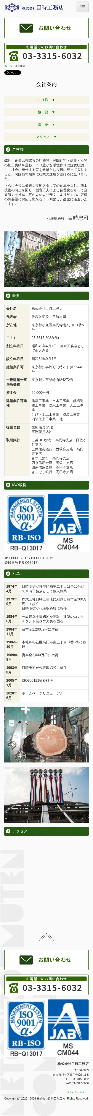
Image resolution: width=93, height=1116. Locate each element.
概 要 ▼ (46, 112)
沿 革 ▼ (46, 124)
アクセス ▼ (46, 137)
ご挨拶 (45, 100)
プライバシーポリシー (78, 1092)
